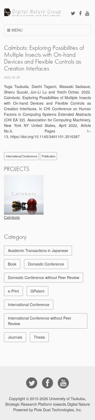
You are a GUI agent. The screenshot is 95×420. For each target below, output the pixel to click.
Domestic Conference (46, 264)
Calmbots (12, 217)
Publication (48, 156)
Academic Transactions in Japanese (38, 250)
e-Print (13, 291)
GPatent (37, 291)
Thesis (39, 337)
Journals (15, 337)
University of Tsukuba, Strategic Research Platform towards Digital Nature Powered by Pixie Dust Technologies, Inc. (47, 404)
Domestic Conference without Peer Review (43, 277)
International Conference (21, 156)
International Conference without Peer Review (39, 320)
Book (12, 264)
